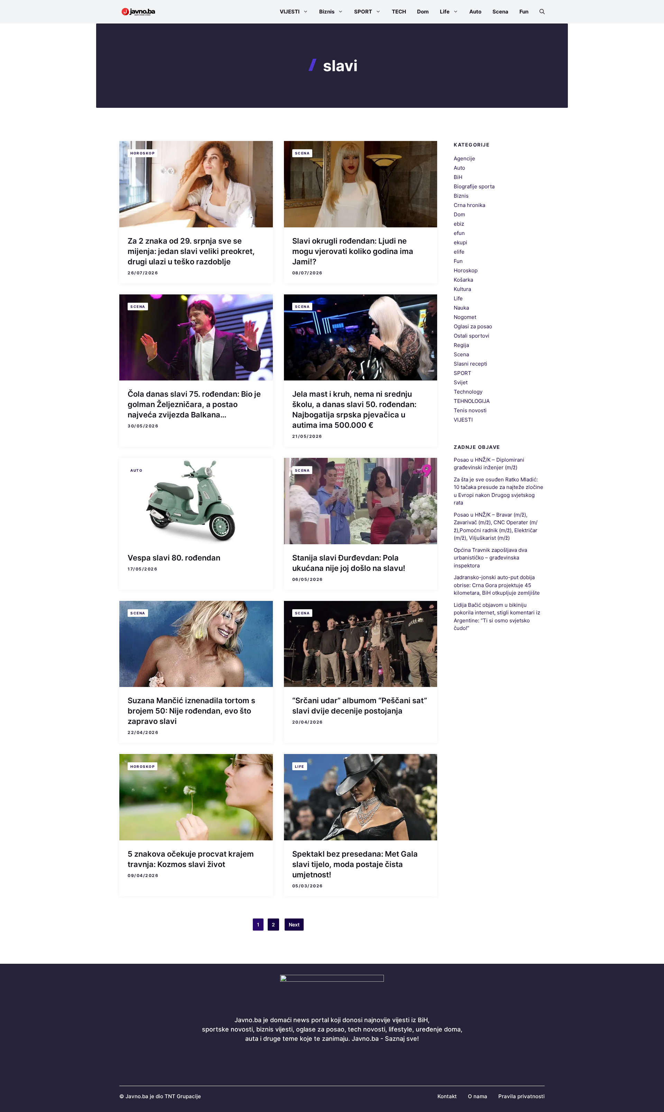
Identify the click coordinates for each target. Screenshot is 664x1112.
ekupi (460, 242)
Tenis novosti (470, 410)
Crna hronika (469, 205)
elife (459, 251)
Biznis (326, 11)
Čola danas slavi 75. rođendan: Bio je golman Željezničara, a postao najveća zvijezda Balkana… (194, 404)
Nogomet (465, 317)
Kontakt (447, 1096)
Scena (500, 11)
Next (294, 924)
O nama (477, 1096)
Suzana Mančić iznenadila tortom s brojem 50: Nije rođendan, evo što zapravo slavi (191, 711)
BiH (458, 177)
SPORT (363, 11)
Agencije (464, 158)
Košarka (463, 279)
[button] (539, 11)
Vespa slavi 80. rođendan (174, 557)
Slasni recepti (470, 363)
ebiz (459, 223)
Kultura (462, 289)
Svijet (461, 382)
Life (445, 11)
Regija (461, 345)
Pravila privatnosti (521, 1096)
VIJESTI (289, 11)
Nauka (461, 307)
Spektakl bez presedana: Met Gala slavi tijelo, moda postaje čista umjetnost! (355, 864)
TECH (399, 11)
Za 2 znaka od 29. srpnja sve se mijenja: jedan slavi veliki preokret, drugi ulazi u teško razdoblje (191, 251)
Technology (468, 391)
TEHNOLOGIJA (472, 401)
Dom (423, 11)
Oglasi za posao (473, 326)
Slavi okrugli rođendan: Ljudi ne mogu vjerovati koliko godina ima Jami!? (352, 251)
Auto (475, 11)
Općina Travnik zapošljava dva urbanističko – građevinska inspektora (490, 558)
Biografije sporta (474, 186)
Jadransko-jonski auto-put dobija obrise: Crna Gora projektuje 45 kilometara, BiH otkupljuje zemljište (497, 585)
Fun (523, 11)
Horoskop (142, 153)
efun (459, 233)
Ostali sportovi (471, 335)
